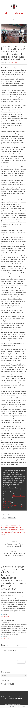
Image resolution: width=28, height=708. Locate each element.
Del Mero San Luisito (18, 496)
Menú (15, 19)
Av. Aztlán (6, 504)
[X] (5, 684)
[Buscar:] (14, 675)
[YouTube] (13, 684)
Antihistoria (14, 13)
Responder (5, 616)
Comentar (21, 662)
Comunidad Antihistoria (15, 697)
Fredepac (4, 532)
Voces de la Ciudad (15, 504)
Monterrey (5, 534)
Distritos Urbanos (19, 531)
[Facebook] (2, 684)
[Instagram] (8, 684)
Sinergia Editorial (15, 527)
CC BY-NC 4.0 (12, 699)
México (22, 532)
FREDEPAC (7, 502)
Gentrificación (13, 532)
